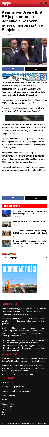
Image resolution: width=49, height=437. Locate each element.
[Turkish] (14, 254)
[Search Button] (41, 3)
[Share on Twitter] (36, 69)
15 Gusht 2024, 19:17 (9, 35)
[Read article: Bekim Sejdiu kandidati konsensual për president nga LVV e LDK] (6, 213)
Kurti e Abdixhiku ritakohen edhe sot (29, 222)
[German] (11, 254)
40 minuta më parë (20, 216)
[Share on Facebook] (13, 69)
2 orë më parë (19, 224)
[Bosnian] (6, 254)
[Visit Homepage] (6, 3)
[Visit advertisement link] (24, 77)
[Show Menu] (46, 3)
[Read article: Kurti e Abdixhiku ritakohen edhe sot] (6, 224)
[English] (8, 254)
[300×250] (19, 278)
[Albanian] (3, 254)
